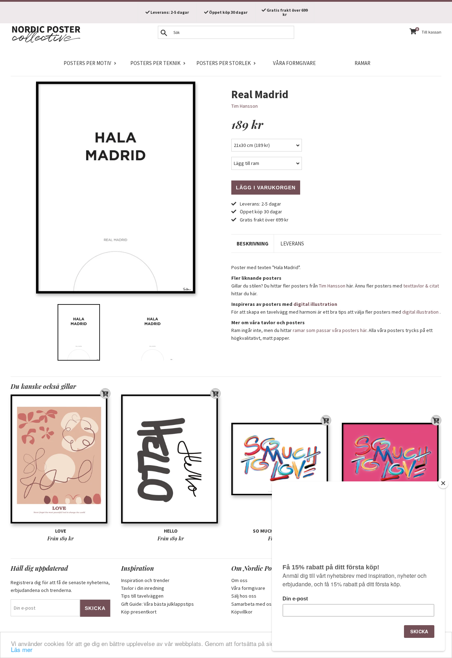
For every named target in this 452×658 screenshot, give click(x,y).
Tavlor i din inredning (142, 588)
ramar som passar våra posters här (330, 330)
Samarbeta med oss (252, 604)
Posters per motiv (87, 63)
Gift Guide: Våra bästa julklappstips (157, 604)
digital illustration (315, 304)
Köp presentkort (138, 612)
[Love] (61, 459)
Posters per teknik (155, 63)
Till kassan (431, 32)
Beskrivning (252, 243)
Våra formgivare (294, 63)
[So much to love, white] (281, 459)
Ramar (362, 63)
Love (60, 531)
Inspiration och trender (145, 580)
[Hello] (171, 459)
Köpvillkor (241, 612)
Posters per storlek (223, 63)
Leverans (292, 243)
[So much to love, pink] (392, 459)
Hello (171, 531)
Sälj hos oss (243, 596)
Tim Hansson (244, 106)
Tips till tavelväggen (142, 596)
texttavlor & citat (421, 286)
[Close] (443, 483)
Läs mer (21, 649)
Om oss (239, 580)
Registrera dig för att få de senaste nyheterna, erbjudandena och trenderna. (60, 586)
